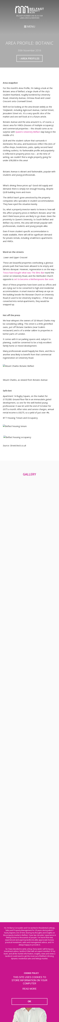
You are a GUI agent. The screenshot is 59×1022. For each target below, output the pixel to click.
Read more (29, 989)
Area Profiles (29, 58)
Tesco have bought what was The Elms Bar (23, 272)
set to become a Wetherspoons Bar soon (33, 279)
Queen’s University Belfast (27, 131)
